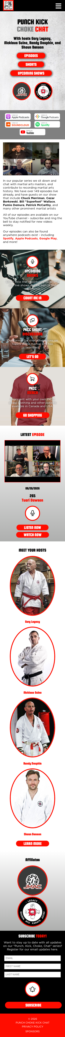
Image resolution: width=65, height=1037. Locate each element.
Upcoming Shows (31, 73)
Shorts (31, 64)
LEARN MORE (33, 843)
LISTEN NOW (32, 527)
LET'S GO (32, 356)
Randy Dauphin (32, 763)
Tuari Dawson (32, 497)
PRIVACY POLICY (32, 1027)
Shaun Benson (32, 834)
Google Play (48, 238)
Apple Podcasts (26, 238)
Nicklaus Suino (33, 692)
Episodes (31, 56)
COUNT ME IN (32, 298)
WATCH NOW (32, 535)
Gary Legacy (32, 621)
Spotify (8, 238)
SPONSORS (32, 1031)
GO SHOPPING (32, 415)
